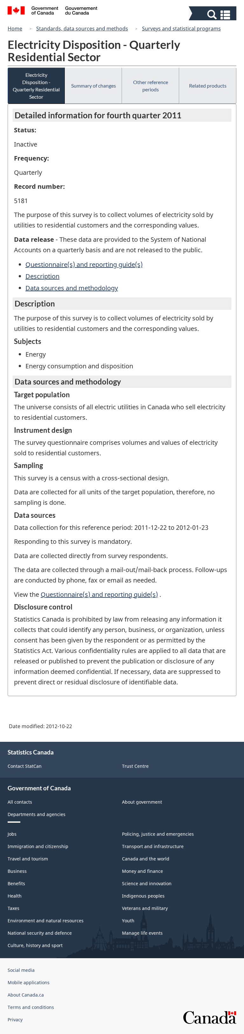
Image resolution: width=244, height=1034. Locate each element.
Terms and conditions (31, 1007)
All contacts (20, 802)
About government (142, 802)
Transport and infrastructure (153, 846)
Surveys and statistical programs (181, 28)
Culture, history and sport (35, 945)
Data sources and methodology (71, 288)
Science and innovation (147, 883)
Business (17, 871)
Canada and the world (145, 859)
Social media (21, 970)
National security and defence (40, 933)
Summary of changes (93, 85)
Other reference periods (150, 85)
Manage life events (142, 933)
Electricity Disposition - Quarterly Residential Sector (36, 86)
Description (42, 276)
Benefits (16, 883)
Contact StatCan (25, 766)
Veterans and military (145, 908)
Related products (208, 85)
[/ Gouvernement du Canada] (53, 11)
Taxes (13, 908)
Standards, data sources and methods (82, 28)
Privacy (15, 1020)
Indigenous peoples (143, 896)
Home (15, 28)
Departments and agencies (36, 814)
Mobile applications (29, 982)
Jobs (12, 834)
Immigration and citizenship (38, 846)
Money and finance (142, 871)
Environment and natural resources (46, 921)
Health (15, 896)
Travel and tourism (28, 859)
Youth (128, 921)
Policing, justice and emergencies (158, 834)
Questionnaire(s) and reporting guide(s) (84, 264)
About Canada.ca (26, 995)
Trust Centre (135, 766)
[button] (213, 15)
